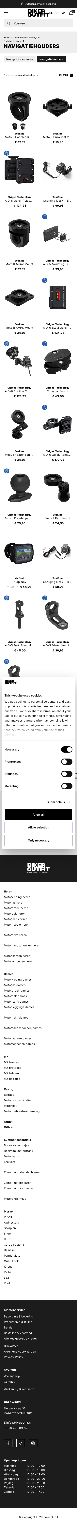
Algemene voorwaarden (20, 1351)
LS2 (6, 1277)
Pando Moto (12, 1255)
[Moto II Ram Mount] (57, 488)
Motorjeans (11, 1156)
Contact (9, 1381)
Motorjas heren (14, 902)
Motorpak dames (15, 996)
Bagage (9, 1094)
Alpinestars (11, 1222)
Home (7, 37)
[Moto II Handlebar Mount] (19, 106)
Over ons (10, 1369)
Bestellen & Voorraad (18, 1333)
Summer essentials (17, 1139)
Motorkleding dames (18, 979)
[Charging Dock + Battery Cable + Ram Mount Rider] (57, 170)
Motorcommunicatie (17, 1100)
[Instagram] (33, 1443)
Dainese (9, 1250)
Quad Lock (11, 1261)
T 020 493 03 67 (15, 1428)
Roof (7, 1283)
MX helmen (11, 1073)
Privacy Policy (13, 1357)
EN (57, 12)
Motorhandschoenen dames (23, 1028)
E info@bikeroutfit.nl (17, 1422)
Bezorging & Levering (18, 1316)
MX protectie (13, 1067)
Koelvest (9, 1161)
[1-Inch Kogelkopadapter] (19, 488)
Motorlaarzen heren (17, 955)
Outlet (8, 1121)
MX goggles (12, 1078)
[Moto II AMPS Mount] (19, 297)
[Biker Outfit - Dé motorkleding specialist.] (38, 16)
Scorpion (10, 1228)
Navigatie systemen (19, 59)
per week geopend (40, 3)
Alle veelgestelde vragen (21, 1338)
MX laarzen (11, 1062)
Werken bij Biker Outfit (19, 1389)
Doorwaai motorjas (16, 1145)
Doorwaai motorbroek (18, 1150)
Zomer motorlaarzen (17, 1182)
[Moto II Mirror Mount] (19, 233)
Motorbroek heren (16, 908)
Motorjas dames (15, 985)
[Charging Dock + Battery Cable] (57, 551)
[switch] (66, 762)
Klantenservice (14, 1310)
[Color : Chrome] (22, 126)
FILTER (64, 75)
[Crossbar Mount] (57, 360)
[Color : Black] (14, 126)
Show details (56, 802)
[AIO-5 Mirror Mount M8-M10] (57, 615)
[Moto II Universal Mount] (57, 106)
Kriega (8, 1266)
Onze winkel (12, 1402)
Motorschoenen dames (19, 1043)
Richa (7, 1272)
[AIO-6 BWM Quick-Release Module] (57, 297)
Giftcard (10, 1127)
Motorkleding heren (17, 897)
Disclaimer (11, 1346)
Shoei (7, 1233)
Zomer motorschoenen (19, 1188)
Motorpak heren (15, 913)
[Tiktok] (20, 1443)
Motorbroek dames (17, 990)
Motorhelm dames (16, 1017)
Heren (8, 891)
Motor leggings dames (19, 1007)
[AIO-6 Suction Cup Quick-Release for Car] (19, 360)
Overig (8, 1089)
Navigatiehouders (51, 59)
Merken (9, 1211)
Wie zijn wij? (12, 1376)
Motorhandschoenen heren (22, 945)
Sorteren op (10, 75)
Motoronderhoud (15, 1198)
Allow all (38, 814)
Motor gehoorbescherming (22, 1111)
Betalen (9, 1327)
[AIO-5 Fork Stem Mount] (19, 615)
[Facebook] (8, 1443)
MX (6, 1056)
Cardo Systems (14, 1244)
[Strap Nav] (19, 551)
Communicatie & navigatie (26, 37)
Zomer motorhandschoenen (22, 1172)
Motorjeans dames (16, 1001)
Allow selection (38, 827)
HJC (7, 1239)
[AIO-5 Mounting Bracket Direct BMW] (57, 233)
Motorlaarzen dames (18, 1038)
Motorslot (10, 1105)
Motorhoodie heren (17, 924)
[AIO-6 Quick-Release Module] (19, 170)
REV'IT (8, 1217)
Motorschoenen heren (19, 961)
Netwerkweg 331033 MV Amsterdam (18, 1410)
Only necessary (38, 840)
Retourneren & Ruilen (18, 1322)
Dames (9, 974)
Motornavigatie (14, 41)
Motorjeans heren (15, 919)
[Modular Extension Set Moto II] (19, 424)
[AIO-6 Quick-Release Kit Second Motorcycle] (57, 424)
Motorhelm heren (15, 935)
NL (51, 12)
